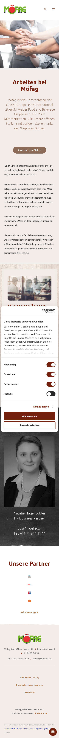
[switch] (50, 374)
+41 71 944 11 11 (33, 533)
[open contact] (53, 732)
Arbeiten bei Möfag (29, 678)
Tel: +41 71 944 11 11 (18, 658)
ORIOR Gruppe (40, 713)
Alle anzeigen (29, 612)
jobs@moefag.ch (29, 528)
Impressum (30, 693)
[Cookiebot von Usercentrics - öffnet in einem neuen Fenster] (42, 311)
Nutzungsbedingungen (41, 729)
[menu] (53, 9)
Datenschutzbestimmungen (29, 685)
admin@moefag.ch (42, 658)
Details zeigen (41, 406)
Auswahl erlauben (29, 425)
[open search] (45, 9)
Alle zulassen (29, 416)
